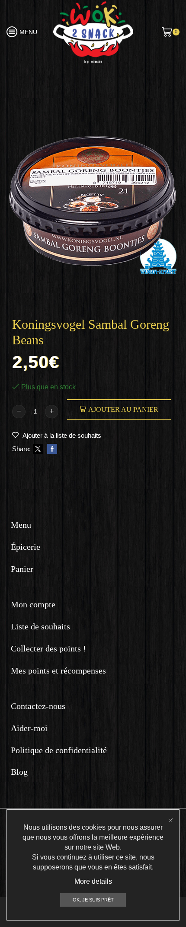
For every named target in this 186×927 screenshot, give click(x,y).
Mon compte (33, 604)
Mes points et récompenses (58, 670)
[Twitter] (38, 449)
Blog (19, 771)
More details (93, 881)
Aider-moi (29, 728)
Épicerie (25, 547)
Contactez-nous (38, 706)
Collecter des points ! (48, 648)
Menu (21, 524)
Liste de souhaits (40, 626)
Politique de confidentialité (59, 750)
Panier (22, 569)
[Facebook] (51, 449)
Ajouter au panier (123, 409)
